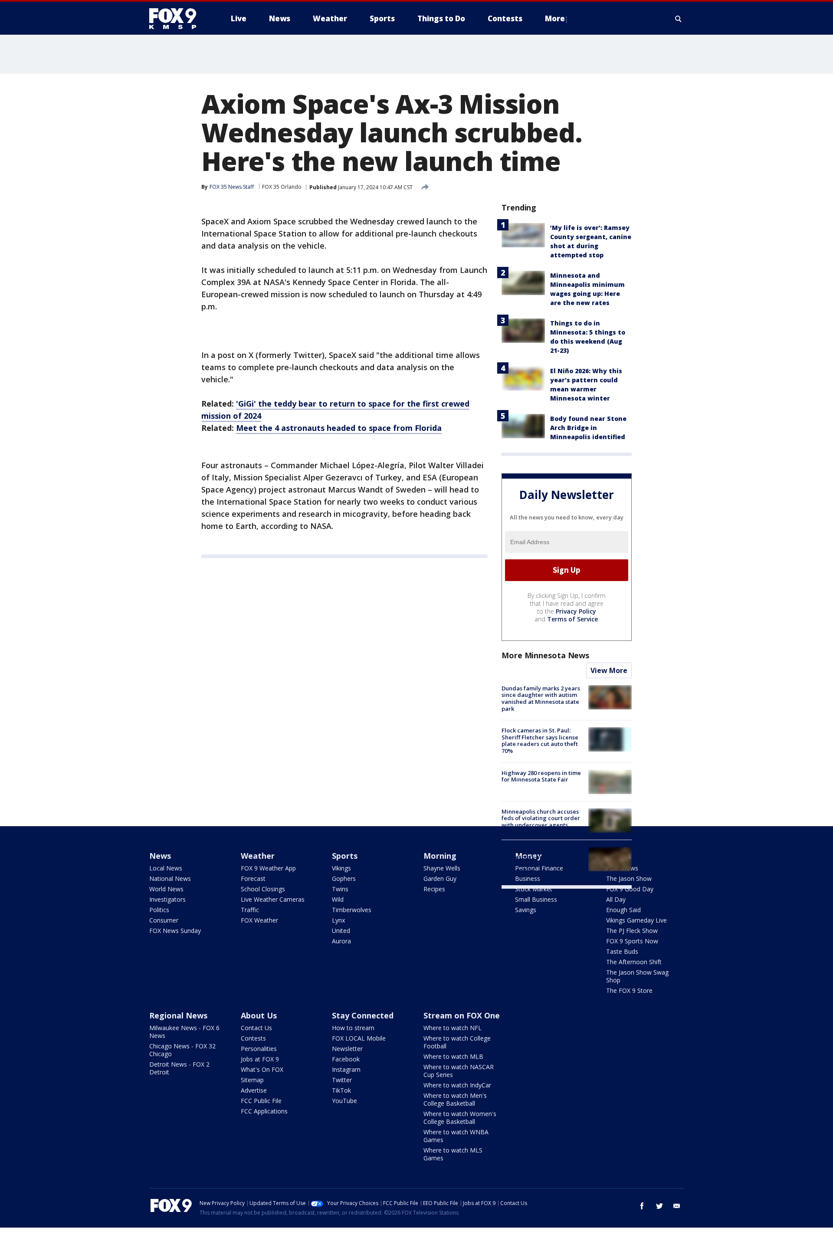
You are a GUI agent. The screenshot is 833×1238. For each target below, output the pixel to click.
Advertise (254, 1090)
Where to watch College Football (457, 1042)
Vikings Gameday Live (636, 920)
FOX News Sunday (175, 930)
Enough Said (623, 910)
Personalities (259, 1048)
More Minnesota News (545, 655)
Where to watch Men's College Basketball (455, 1099)
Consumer (163, 920)
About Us (259, 1015)
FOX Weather (259, 920)
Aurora (341, 941)
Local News (165, 868)
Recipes (434, 889)
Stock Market (533, 889)
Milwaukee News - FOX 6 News (184, 1032)
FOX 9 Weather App (268, 868)
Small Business (536, 899)
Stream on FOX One (461, 1015)
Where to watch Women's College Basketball (459, 1118)
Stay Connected (363, 1015)
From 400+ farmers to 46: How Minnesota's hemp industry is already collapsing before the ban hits (542, 860)
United (341, 930)
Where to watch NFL (452, 1028)
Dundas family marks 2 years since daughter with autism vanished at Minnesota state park (541, 698)
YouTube (344, 1101)
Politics (159, 910)
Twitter (342, 1080)
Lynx (338, 920)
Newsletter (347, 1048)
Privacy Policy (576, 611)
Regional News (178, 1015)
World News (166, 889)
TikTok (341, 1090)
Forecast (253, 878)
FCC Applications (264, 1111)
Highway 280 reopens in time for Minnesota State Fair (541, 776)
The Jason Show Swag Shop (637, 976)
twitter (659, 1206)
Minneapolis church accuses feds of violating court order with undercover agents (541, 818)
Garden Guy (439, 878)
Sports (344, 856)
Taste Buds (622, 951)
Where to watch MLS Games (452, 1154)
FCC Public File (261, 1101)
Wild (338, 899)
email (677, 1206)
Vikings (341, 868)
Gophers (344, 878)
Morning (439, 856)
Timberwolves (351, 910)
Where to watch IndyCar (457, 1085)
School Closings (263, 889)
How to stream (353, 1028)
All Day (616, 899)
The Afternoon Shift (634, 962)
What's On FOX (262, 1069)
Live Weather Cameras (273, 899)
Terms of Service (572, 619)
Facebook (346, 1059)
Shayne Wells (441, 868)
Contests (253, 1038)
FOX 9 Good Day (629, 889)
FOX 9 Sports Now (632, 941)
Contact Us (256, 1028)
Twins (340, 889)
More (555, 18)
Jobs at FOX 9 (260, 1059)
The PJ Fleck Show (632, 930)
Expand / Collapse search (678, 18)
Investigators (167, 899)
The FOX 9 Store (629, 990)
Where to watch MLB (453, 1056)
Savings (525, 910)
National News (170, 878)
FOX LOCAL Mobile (359, 1038)
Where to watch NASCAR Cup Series (458, 1071)
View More (608, 670)
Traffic (250, 910)
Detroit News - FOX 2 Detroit (179, 1068)
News (160, 856)
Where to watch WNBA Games (456, 1136)
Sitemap (252, 1080)
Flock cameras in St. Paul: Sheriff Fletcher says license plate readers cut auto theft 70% (540, 740)
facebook (642, 1206)
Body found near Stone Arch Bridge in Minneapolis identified (588, 427)
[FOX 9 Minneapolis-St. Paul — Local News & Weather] (178, 18)
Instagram (346, 1069)
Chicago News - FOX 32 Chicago (182, 1050)
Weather (258, 856)
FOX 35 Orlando (282, 186)
